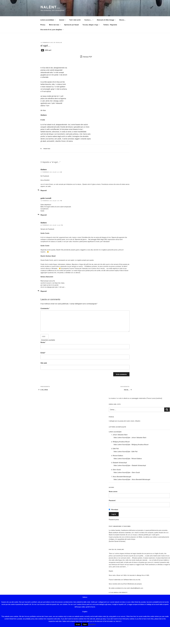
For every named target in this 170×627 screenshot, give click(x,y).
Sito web (44, 363)
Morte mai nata (54, 25)
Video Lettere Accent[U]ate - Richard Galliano (128, 458)
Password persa (114, 519)
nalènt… (50, 6)
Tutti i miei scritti (75, 20)
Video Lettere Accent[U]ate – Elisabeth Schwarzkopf (130, 465)
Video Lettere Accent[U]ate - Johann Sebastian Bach (130, 437)
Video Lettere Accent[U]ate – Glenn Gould (127, 472)
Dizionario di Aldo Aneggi (105, 20)
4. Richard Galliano (117, 456)
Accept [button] (78, 624)
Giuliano (44, 169)
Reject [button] (85, 624)
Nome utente (113, 491)
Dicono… (122, 20)
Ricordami (114, 509)
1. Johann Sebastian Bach (119, 435)
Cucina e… (88, 20)
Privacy (42, 25)
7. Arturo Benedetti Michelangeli (121, 477)
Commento (45, 308)
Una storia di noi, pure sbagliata (51, 29)
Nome (43, 342)
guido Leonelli (46, 198)
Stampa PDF (87, 57)
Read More (92, 624)
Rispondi (44, 190)
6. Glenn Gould (116, 470)
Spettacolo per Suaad (71, 25)
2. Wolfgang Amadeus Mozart (120, 442)
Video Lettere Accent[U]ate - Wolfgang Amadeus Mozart (131, 444)
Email (43, 353)
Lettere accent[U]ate (47, 20)
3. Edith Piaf (115, 449)
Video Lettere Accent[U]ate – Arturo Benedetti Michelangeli (132, 479)
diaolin (59, 42)
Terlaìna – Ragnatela (110, 25)
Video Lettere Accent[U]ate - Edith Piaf (125, 451)
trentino (46, 148)
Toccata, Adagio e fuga (90, 25)
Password (112, 500)
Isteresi (61, 20)
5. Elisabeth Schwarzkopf (119, 463)
